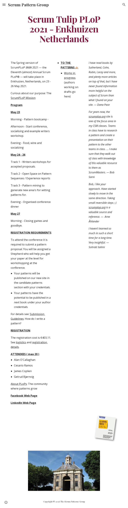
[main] (63, 29)
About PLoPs (19, 384)
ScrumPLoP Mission (23, 98)
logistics (21, 342)
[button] (4, 4)
